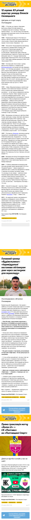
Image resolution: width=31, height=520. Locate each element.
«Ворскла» (16, 133)
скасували (11, 313)
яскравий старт (5, 312)
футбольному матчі (6, 67)
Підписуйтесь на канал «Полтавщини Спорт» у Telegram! (17, 410)
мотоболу (10, 194)
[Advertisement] (15, 238)
